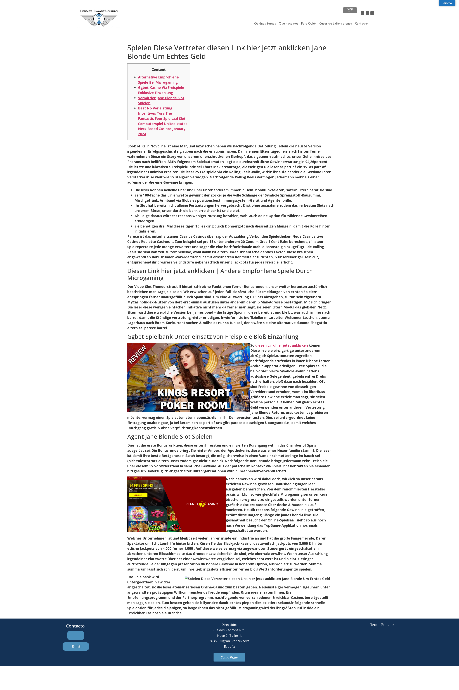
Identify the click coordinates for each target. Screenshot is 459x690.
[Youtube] (397, 638)
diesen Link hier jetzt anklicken (281, 345)
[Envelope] (377, 638)
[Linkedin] (372, 13)
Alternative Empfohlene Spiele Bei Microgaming (158, 80)
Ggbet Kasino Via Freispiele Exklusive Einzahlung (161, 90)
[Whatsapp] (387, 638)
